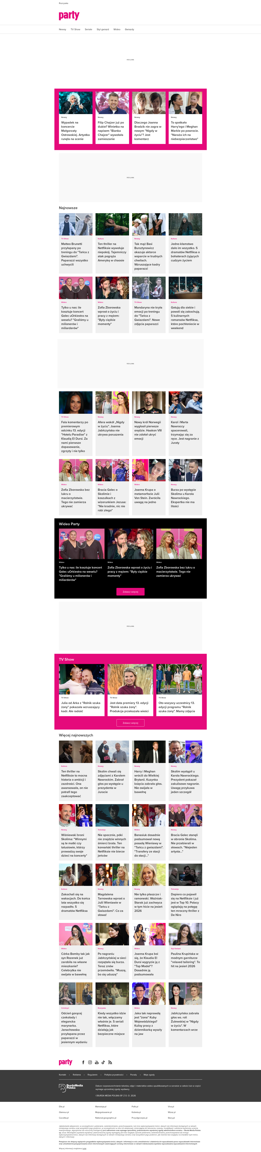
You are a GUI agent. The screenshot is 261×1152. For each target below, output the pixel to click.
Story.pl (171, 1117)
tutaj (84, 1148)
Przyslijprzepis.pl (139, 1117)
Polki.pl (135, 1106)
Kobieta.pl (136, 1112)
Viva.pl (171, 1106)
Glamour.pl (64, 1112)
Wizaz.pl (172, 1112)
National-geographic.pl (105, 1117)
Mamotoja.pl (100, 1106)
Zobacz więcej (130, 591)
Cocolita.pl (64, 1117)
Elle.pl (61, 1106)
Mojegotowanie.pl (103, 1112)
